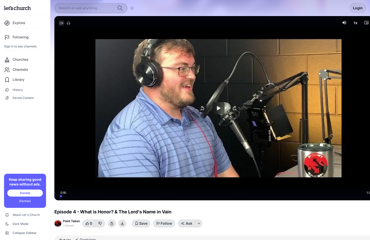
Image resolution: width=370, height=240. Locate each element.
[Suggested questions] (198, 223)
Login (358, 8)
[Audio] (68, 23)
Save (143, 223)
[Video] (61, 23)
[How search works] (132, 8)
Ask (189, 223)
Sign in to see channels (20, 46)
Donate (25, 193)
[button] (344, 22)
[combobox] (86, 8)
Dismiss (25, 201)
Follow (166, 223)
